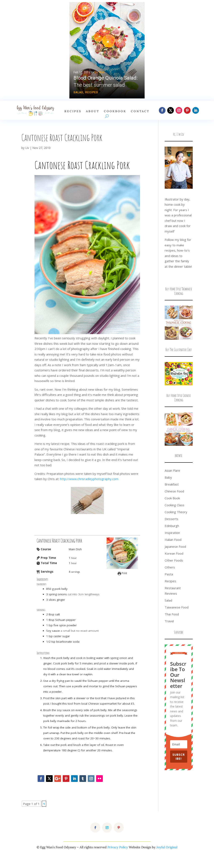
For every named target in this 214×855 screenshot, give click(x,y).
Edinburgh (172, 526)
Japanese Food (175, 546)
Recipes (91, 92)
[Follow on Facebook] (162, 110)
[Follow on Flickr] (99, 778)
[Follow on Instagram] (179, 110)
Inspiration (172, 533)
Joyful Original (166, 847)
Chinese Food (174, 491)
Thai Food (172, 614)
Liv (27, 148)
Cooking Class (174, 505)
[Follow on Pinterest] (187, 110)
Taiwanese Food (177, 607)
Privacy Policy (117, 847)
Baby (168, 477)
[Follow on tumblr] (82, 778)
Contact (140, 111)
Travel (169, 621)
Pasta (169, 574)
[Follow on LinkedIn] (195, 110)
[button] (107, 50)
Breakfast (172, 484)
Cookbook (115, 111)
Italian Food (173, 539)
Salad (78, 92)
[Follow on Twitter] (49, 778)
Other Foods (174, 560)
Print (124, 573)
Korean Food (174, 553)
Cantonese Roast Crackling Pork (61, 137)
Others (170, 567)
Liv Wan (100, 72)
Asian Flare (172, 470)
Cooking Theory (176, 512)
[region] (107, 50)
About (92, 111)
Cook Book (172, 498)
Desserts (171, 519)
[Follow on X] (170, 110)
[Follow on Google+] (57, 778)
